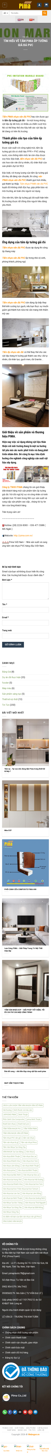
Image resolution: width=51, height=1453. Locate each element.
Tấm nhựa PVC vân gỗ (12, 1138)
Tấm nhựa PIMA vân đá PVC (34, 183)
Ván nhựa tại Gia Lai (31, 1175)
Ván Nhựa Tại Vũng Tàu (12, 1207)
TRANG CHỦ (7, 1428)
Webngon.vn (34, 1434)
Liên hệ (41, 1430)
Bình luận (7, 580)
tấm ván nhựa (28, 1138)
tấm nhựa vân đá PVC (31, 158)
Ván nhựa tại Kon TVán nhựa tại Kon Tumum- (21, 1189)
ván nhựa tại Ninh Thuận (12, 1198)
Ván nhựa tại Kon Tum (34, 1184)
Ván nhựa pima (9, 1170)
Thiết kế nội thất (10, 699)
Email (5, 617)
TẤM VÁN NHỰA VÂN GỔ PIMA (15, 1133)
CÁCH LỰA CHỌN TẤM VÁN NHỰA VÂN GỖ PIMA (23, 1105)
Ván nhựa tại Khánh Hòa (12, 1184)
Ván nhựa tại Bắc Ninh (12, 1175)
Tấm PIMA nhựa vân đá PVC (16, 116)
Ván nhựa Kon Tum (30, 1161)
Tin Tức (26, 37)
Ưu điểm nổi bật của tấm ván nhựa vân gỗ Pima (22, 1217)
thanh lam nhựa (9, 1124)
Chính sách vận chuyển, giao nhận (21, 1342)
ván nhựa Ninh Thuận (30, 1166)
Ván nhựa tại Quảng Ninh (35, 1198)
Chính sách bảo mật (15, 1347)
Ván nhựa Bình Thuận (11, 1156)
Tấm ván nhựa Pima (29, 1142)
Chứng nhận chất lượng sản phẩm (21, 1332)
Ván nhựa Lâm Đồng (11, 1166)
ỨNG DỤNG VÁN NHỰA (12, 1221)
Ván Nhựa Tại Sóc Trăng (12, 1203)
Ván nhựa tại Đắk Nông (33, 1207)
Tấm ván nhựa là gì (10, 1142)
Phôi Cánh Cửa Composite (13, 1119)
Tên (4, 604)
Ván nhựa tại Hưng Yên (12, 1179)
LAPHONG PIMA (9, 1115)
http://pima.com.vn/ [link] (23, 535)
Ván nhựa (30, 1152)
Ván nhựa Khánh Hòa (11, 1161)
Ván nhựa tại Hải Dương (33, 1179)
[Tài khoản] (39, 5)
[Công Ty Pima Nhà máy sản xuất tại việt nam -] (25, 5)
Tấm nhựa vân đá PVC (13, 247)
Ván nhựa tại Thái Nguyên (35, 1203)
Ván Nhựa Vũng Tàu (11, 1212)
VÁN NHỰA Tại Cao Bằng (13, 1152)
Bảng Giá (6, 671)
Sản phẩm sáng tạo (11, 694)
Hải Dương (7, 1110)
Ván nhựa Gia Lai (29, 1156)
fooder (5, 682)
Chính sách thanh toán (15, 1337)
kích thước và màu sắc (23, 1110)
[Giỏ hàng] (46, 5)
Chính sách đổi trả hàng (17, 1352)
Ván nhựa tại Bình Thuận (27, 1170)
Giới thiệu (19, 1428)
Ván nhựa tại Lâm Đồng (31, 1193)
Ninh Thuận (23, 1115)
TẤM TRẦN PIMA (30, 1129)
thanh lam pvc (23, 1124)
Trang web (7, 630)
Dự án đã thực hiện (11, 677)
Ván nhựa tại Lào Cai (11, 1193)
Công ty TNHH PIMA (12, 487)
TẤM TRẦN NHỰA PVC (12, 1129)
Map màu (6, 688)
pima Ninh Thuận (34, 1119)
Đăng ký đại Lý (12, 1357)
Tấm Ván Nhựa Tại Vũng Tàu (14, 1147)
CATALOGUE (42, 1428)
